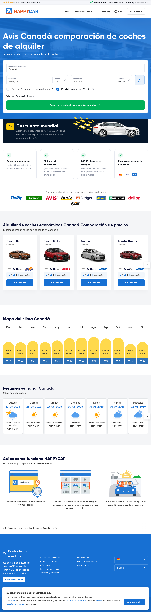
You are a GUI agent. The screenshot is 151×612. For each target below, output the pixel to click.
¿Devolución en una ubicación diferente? (31, 89)
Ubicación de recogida (17, 66)
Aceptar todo (134, 602)
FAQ (67, 11)
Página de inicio (14, 528)
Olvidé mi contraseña (87, 561)
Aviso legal (45, 565)
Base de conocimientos (50, 558)
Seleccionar (20, 282)
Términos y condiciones (51, 572)
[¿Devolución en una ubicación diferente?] (7, 89)
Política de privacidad (49, 569)
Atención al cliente (83, 11)
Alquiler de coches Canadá (37, 528)
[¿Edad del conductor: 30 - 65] (57, 89)
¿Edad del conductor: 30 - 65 (75, 89)
